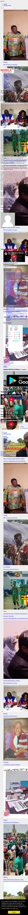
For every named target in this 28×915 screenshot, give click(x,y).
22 (7, 363)
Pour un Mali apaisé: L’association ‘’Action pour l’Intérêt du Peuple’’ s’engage (16, 282)
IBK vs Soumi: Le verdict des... (10, 461)
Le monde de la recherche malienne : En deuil (16, 276)
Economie (5, 559)
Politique (18, 170)
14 (5, 361)
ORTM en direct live (5, 455)
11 (11, 360)
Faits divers (11, 559)
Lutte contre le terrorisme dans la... (11, 59)
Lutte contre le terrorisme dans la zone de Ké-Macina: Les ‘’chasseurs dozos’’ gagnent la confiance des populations (16, 293)
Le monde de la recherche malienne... (11, 708)
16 (8, 361)
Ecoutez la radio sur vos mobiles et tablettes (10, 454)
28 (5, 365)
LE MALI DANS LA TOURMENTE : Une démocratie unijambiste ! (16, 314)
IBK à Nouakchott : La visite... (10, 626)
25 (11, 363)
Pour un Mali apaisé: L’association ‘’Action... (13, 823)
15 (7, 361)
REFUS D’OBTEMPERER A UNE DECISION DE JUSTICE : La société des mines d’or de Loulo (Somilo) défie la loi (16, 300)
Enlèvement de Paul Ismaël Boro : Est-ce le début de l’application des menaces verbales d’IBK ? (16, 279)
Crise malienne (6, 57)
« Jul (5, 366)
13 (4, 361)
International (6, 86)
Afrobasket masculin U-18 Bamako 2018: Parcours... (15, 557)
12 (12, 360)
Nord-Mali (5, 76)
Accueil (5, 4)
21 (5, 363)
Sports (4, 101)
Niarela (11, 93)
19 (12, 361)
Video (4, 88)
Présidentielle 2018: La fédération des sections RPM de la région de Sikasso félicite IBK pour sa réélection (16, 311)
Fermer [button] (14, 912)
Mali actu (5, 855)
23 (8, 363)
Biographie (5, 705)
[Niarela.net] (7, 72)
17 (10, 361)
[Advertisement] (14, 238)
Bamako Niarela (10, 353)
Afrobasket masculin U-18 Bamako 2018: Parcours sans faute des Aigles (15, 296)
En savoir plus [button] (14, 908)
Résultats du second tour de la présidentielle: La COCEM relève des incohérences (16, 274)
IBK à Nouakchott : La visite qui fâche (15, 272)
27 (4, 365)
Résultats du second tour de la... (10, 206)
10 (10, 360)
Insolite (5, 85)
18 (11, 361)
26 (12, 363)
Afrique (5, 81)
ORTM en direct (7, 5)
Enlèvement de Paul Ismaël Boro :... (11, 765)
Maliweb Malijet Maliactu (9, 170)
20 (4, 363)
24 (10, 363)
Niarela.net (3, 452)
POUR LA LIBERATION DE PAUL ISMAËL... (14, 857)
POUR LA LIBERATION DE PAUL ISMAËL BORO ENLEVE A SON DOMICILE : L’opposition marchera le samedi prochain (15, 286)
